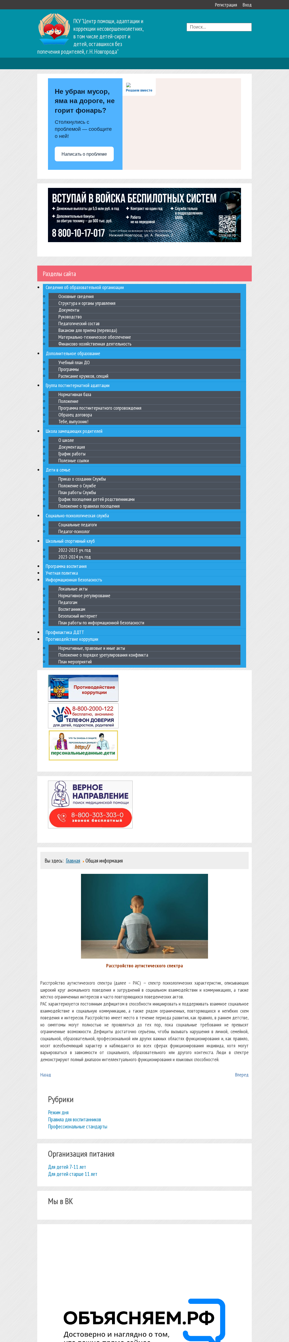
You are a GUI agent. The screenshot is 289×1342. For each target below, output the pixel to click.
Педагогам (67, 602)
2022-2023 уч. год (74, 549)
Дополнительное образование (73, 353)
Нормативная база (74, 394)
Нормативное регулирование (84, 595)
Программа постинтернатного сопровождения (99, 408)
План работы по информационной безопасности (101, 622)
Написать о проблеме (84, 154)
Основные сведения (76, 296)
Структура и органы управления (86, 303)
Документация (71, 447)
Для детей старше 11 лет (72, 1173)
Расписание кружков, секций (83, 375)
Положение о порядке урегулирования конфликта (103, 655)
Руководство (70, 316)
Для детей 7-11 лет (67, 1166)
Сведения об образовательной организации (85, 287)
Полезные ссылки (73, 460)
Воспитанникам (71, 609)
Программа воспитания (66, 566)
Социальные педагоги (77, 524)
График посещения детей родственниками (96, 499)
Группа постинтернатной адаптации (78, 385)
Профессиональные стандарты (77, 1126)
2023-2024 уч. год (74, 556)
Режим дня (58, 1112)
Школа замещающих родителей (74, 431)
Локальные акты (72, 588)
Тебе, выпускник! (73, 421)
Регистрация (226, 4)
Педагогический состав (79, 323)
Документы (68, 310)
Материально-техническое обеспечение (94, 337)
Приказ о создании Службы (82, 478)
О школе (66, 440)
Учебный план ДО (74, 362)
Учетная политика (62, 573)
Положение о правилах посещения (89, 506)
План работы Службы (77, 492)
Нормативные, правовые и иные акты (91, 648)
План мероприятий (75, 661)
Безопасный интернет (77, 616)
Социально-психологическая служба (77, 515)
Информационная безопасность (74, 579)
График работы (72, 453)
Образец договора (75, 414)
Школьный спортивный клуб (70, 541)
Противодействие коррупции (72, 639)
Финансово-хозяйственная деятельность (95, 343)
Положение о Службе (77, 485)
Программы (68, 369)
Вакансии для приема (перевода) (87, 330)
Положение (68, 401)
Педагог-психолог (74, 531)
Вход (247, 4)
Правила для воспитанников (74, 1119)
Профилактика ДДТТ (65, 632)
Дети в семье (58, 469)
